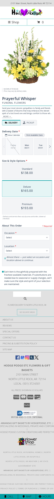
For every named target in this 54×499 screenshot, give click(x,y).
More (6, 116)
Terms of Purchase (28, 488)
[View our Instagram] (27, 358)
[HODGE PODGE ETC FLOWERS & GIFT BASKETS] (27, 15)
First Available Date (34, 135)
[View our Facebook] (17, 358)
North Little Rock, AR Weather (21, 461)
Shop (15, 22)
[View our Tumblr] (32, 358)
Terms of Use (46, 488)
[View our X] (36, 358)
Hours (46, 496)
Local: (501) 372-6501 (27, 383)
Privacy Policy (8, 488)
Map (28, 496)
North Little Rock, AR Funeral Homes (22, 452)
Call (9, 496)
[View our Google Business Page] (22, 358)
